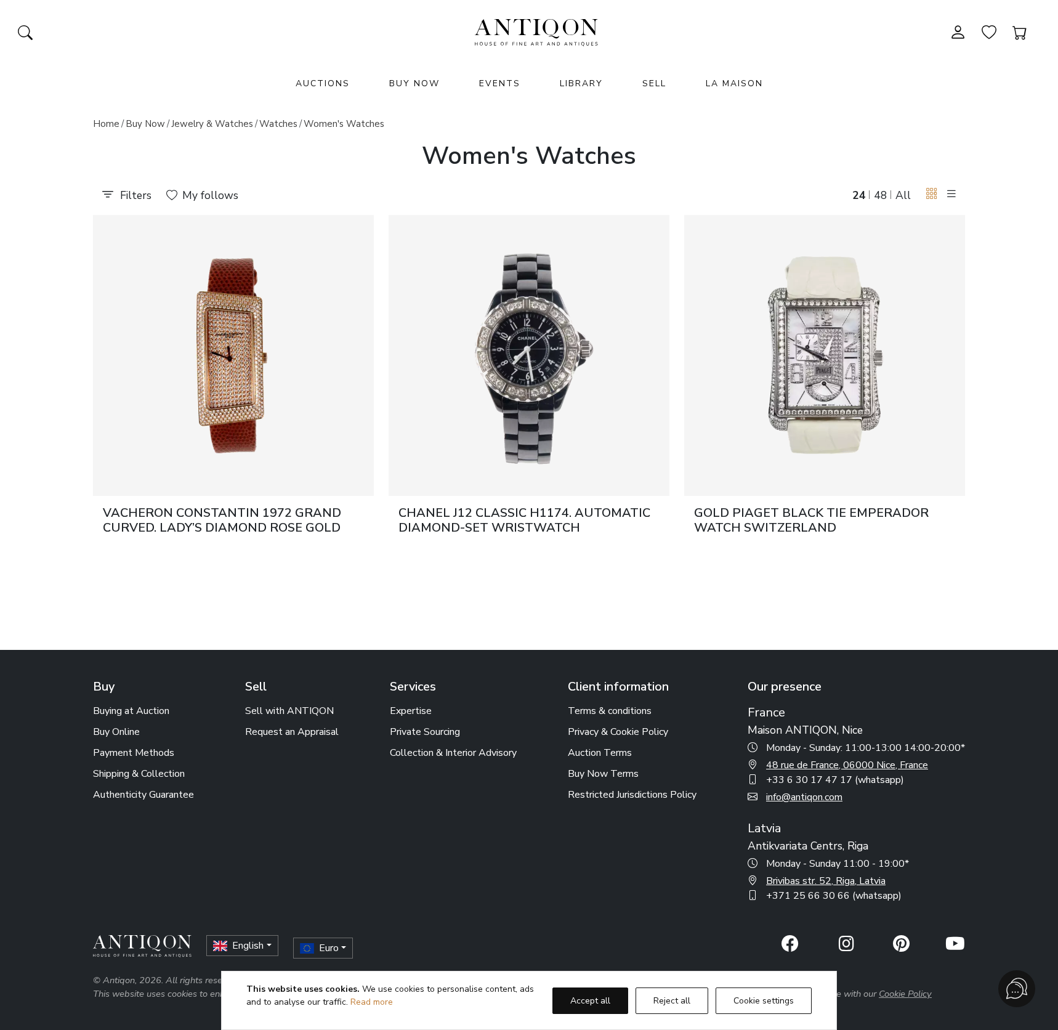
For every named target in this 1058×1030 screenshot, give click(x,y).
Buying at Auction (131, 711)
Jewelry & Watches (212, 124)
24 (859, 195)
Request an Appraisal (292, 732)
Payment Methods (133, 753)
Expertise (411, 711)
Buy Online (116, 732)
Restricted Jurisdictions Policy (632, 794)
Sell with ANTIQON (289, 711)
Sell (654, 83)
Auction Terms (600, 753)
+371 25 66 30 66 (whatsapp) (834, 895)
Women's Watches (344, 124)
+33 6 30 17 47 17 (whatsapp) (835, 780)
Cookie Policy (905, 993)
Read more (371, 1002)
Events (499, 83)
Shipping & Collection (139, 774)
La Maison (734, 83)
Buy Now (414, 83)
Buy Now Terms (603, 774)
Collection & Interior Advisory (453, 753)
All (903, 195)
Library (581, 83)
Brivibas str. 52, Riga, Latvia (826, 881)
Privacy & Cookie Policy (618, 732)
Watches (278, 124)
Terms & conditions (610, 711)
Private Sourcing (425, 732)
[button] (932, 194)
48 (880, 195)
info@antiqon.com (804, 797)
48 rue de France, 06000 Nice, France (847, 765)
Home (106, 124)
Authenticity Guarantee (143, 794)
